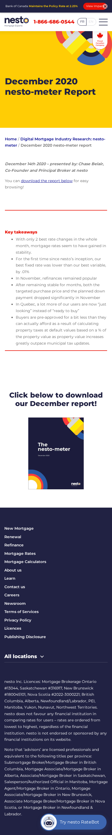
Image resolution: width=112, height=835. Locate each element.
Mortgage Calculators (25, 561)
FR (82, 21)
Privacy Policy (17, 620)
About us (12, 570)
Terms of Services (21, 611)
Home (11, 139)
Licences (12, 628)
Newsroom (15, 603)
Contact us (14, 587)
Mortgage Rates (20, 553)
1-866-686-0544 (54, 21)
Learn (9, 578)
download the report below (47, 180)
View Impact (95, 6)
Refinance (14, 545)
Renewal (12, 537)
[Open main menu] (103, 21)
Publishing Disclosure (25, 637)
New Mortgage (19, 528)
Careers (11, 595)
